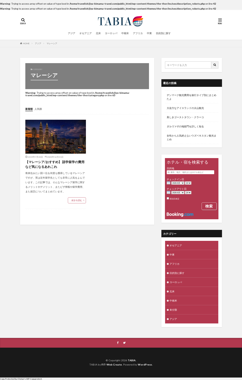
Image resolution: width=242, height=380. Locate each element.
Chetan (20, 379)
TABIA (132, 360)
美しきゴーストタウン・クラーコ (185, 117)
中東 (149, 33)
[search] (214, 65)
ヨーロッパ (111, 33)
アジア (71, 33)
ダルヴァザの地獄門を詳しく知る (185, 126)
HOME (26, 43)
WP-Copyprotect (34, 379)
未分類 (173, 309)
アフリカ (138, 33)
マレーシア (52, 43)
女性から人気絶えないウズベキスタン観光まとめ (191, 137)
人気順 (38, 108)
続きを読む (77, 200)
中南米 (125, 33)
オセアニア (85, 33)
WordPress (145, 364)
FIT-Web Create (112, 364)
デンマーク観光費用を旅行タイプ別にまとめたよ (191, 97)
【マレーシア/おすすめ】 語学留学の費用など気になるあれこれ (55, 164)
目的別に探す (163, 33)
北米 (98, 33)
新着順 (29, 108)
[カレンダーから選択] (168, 183)
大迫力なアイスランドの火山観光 (185, 107)
